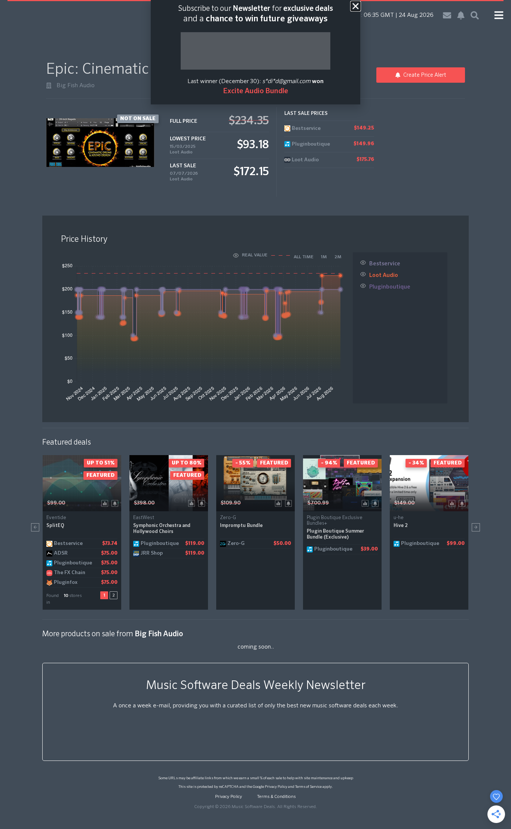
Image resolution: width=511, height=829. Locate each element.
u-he (399, 517)
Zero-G (228, 517)
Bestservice (384, 263)
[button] (35, 527)
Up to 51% (100, 463)
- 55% (242, 463)
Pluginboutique (389, 287)
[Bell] (461, 15)
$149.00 (404, 503)
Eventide (56, 517)
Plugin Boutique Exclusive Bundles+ (334, 520)
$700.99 (318, 503)
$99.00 (56, 503)
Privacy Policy (276, 787)
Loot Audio (181, 152)
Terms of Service (308, 787)
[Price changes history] (106, 503)
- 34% (416, 463)
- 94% (329, 463)
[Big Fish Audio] (49, 85)
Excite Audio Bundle (255, 91)
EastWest (143, 517)
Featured (100, 475)
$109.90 (231, 503)
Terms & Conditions (276, 797)
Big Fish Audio (75, 86)
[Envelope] (447, 15)
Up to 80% (186, 463)
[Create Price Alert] (116, 503)
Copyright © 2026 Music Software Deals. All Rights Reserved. (255, 807)
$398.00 (144, 503)
